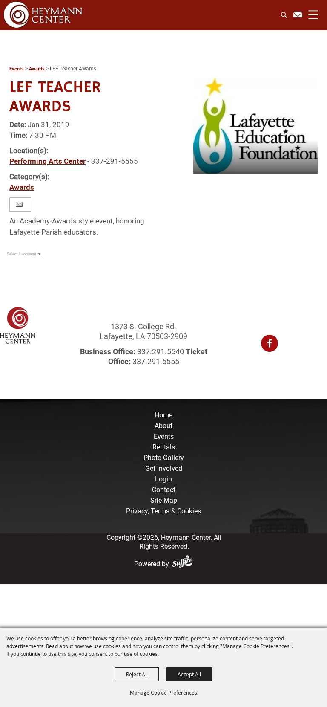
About (163, 426)
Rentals (163, 447)
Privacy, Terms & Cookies (163, 511)
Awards (37, 69)
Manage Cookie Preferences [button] (163, 692)
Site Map (163, 500)
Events (16, 69)
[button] (255, 126)
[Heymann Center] (43, 14)
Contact (163, 490)
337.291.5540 (160, 351)
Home (163, 415)
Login (163, 479)
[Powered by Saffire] (184, 564)
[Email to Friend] (19, 204)
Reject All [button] (137, 674)
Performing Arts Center (47, 161)
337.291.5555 (155, 361)
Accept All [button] (189, 674)
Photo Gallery (163, 458)
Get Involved (163, 468)
